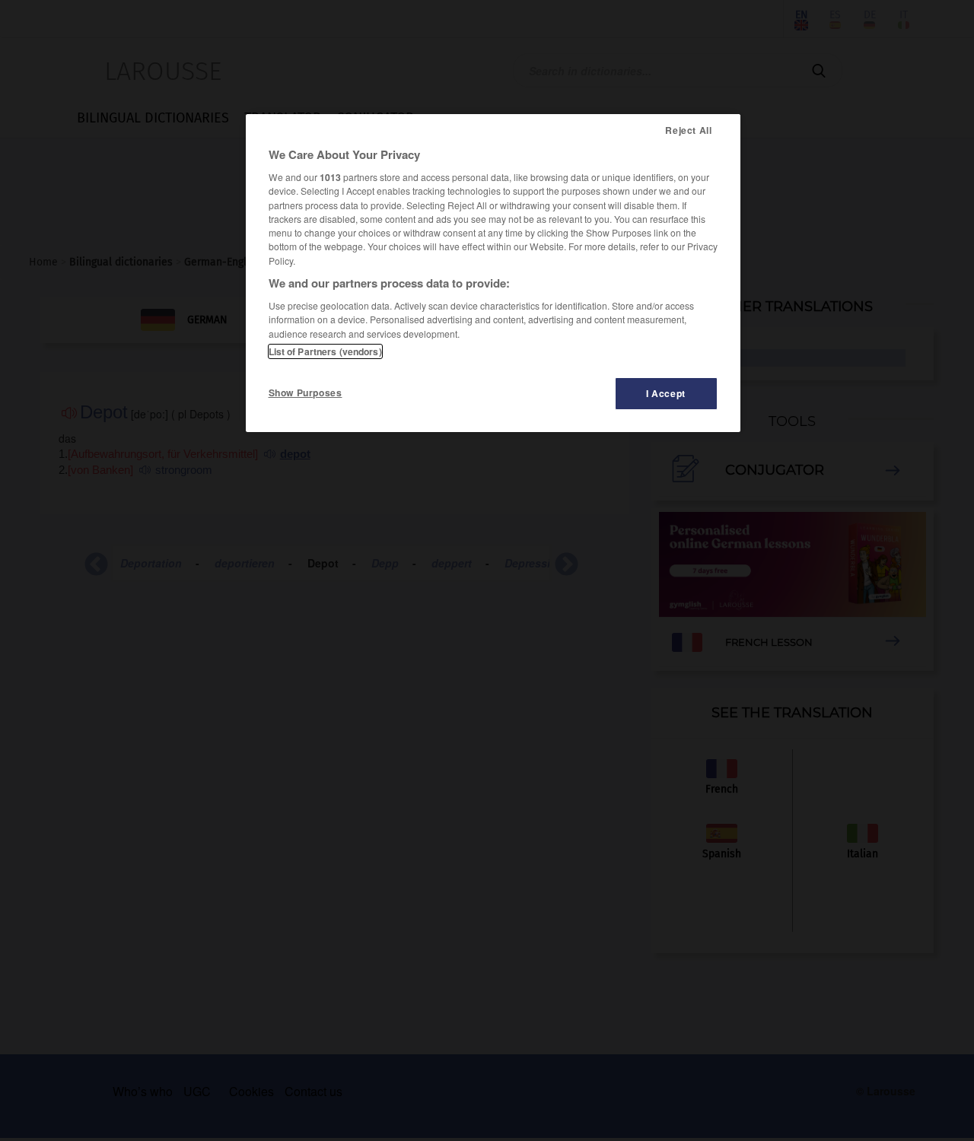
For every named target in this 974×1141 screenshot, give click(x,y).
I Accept (666, 393)
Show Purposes (305, 392)
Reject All (688, 130)
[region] (493, 273)
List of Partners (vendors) (325, 351)
